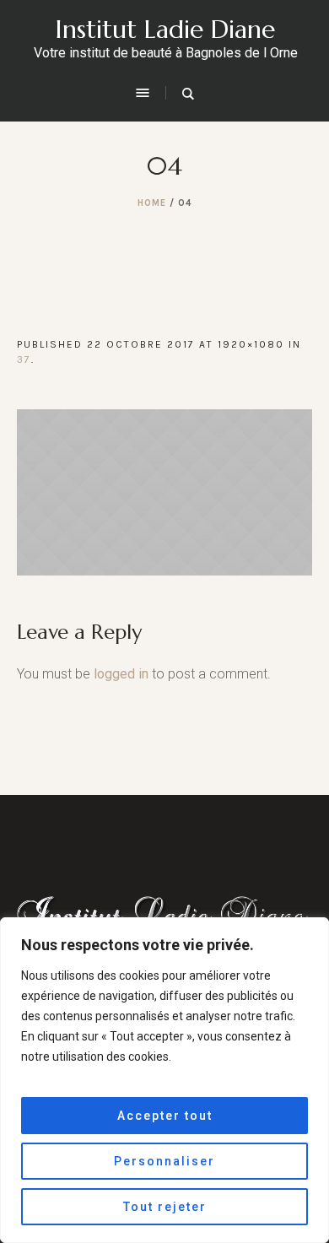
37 (24, 359)
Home (152, 202)
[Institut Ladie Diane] (164, 914)
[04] (164, 492)
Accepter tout (165, 1115)
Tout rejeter (165, 1206)
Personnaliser (164, 1161)
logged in (121, 674)
